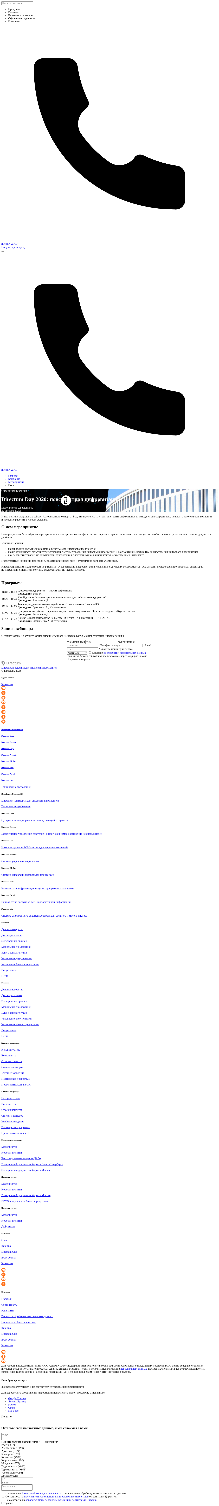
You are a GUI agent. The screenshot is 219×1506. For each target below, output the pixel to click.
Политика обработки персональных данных (27, 1316)
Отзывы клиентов (11, 1061)
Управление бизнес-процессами (20, 964)
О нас (4, 1240)
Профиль (6, 1298)
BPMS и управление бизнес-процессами (25, 1201)
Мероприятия (16, 482)
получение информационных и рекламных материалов (56, 1496)
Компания (14, 478)
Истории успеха (10, 1049)
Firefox (12, 1404)
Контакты (7, 684)
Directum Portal (8, 774)
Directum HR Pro (8, 761)
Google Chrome (17, 1398)
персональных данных (133, 1368)
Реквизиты (7, 1310)
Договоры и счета (11, 935)
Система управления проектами (20, 861)
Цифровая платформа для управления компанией (30, 800)
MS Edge (13, 1410)
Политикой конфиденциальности (41, 1493)
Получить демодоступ (14, 247)
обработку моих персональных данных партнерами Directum (60, 1499)
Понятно (6, 1416)
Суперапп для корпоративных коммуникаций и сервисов (34, 820)
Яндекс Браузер (17, 1401)
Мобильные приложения (15, 946)
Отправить (7, 1503)
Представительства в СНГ (16, 1084)
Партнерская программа (15, 1078)
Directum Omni (7, 736)
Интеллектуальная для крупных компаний (34, 847)
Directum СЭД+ (7, 749)
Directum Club (9, 1251)
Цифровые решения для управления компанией (29, 667)
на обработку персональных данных (125, 652)
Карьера (6, 1245)
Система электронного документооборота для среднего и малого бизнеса (44, 915)
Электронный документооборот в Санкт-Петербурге (32, 1164)
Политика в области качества (18, 1322)
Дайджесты (8, 1226)
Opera (11, 1407)
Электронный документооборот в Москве (25, 1170)
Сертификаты (9, 1304)
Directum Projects (8, 755)
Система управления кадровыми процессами (27, 874)
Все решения (8, 970)
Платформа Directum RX (12, 730)
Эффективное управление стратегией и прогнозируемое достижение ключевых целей (51, 833)
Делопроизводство (12, 929)
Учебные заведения (12, 1072)
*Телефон (104, 645)
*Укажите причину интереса (116, 649)
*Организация (126, 641)
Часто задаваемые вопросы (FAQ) (21, 1158)
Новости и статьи (11, 1152)
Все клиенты (8, 1055)
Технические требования (15, 786)
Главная (12, 475)
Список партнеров (12, 1067)
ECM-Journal (8, 1257)
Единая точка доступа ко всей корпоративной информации (36, 902)
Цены (4, 975)
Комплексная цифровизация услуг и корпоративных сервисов (37, 888)
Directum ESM (7, 768)
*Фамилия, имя (76, 641)
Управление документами (16, 958)
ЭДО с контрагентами (14, 952)
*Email (147, 645)
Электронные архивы (14, 940)
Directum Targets (8, 742)
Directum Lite (7, 780)
